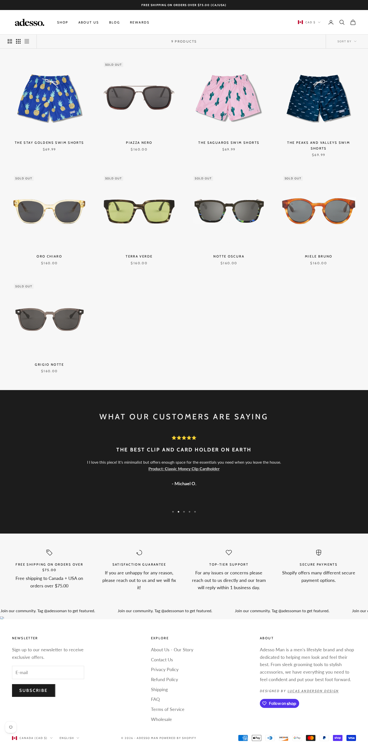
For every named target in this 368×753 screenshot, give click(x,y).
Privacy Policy (164, 669)
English (67, 738)
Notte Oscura (228, 256)
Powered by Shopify (177, 738)
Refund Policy (164, 679)
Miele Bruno (318, 256)
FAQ (155, 699)
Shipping (159, 689)
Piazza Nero (139, 143)
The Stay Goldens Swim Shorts (49, 143)
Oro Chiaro (49, 256)
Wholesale (161, 719)
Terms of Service (168, 709)
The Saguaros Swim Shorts (228, 143)
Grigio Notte (49, 364)
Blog (114, 22)
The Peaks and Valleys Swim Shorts (318, 145)
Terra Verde (139, 256)
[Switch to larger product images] (10, 41)
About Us (88, 22)
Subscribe (33, 690)
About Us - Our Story (172, 649)
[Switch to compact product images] (27, 41)
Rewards (140, 22)
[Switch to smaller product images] (18, 41)
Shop (62, 22)
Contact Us (162, 659)
